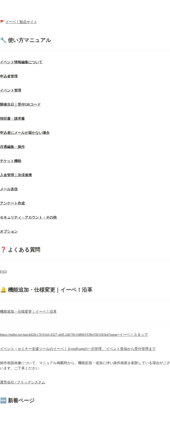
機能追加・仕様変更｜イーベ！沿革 (28, 311)
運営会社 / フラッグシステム (22, 382)
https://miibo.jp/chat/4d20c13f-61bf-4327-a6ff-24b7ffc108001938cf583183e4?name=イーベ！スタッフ (74, 335)
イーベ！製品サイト (21, 22)
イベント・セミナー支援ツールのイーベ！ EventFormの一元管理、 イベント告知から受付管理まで (78, 349)
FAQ (3, 271)
